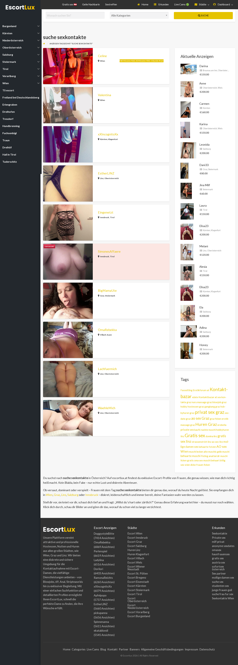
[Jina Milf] (186, 190)
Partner (123, 649)
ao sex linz (217, 441)
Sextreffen (111, 4)
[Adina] (189, 331)
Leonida (204, 144)
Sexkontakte (219, 533)
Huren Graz (206, 424)
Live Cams (93, 649)
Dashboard (223, 4)
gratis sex (218, 558)
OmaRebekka (107, 330)
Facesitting (186, 390)
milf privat (218, 541)
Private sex (219, 537)
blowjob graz (219, 402)
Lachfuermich (107, 369)
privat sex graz (209, 412)
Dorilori (98, 569)
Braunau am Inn (210, 70)
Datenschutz (207, 649)
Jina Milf (204, 185)
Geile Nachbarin (91, 4)
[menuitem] (143, 4)
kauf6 (197, 429)
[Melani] (187, 251)
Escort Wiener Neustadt (136, 568)
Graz (102, 295)
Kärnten (103, 139)
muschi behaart (211, 460)
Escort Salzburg (137, 546)
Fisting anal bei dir (210, 456)
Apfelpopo (100, 595)
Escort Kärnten (137, 585)
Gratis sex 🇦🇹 (69, 4)
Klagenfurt (113, 139)
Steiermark (110, 295)
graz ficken (215, 418)
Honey (203, 345)
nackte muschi (208, 429)
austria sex (218, 562)
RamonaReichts (103, 577)
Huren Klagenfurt (138, 554)
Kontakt (112, 649)
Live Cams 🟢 (181, 4)
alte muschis (210, 451)
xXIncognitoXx (108, 134)
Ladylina (99, 560)
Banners (135, 649)
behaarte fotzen (207, 446)
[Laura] (187, 211)
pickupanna (100, 613)
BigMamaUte (107, 290)
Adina (203, 327)
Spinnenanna (101, 621)
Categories (78, 649)
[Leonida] (188, 150)
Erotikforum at (201, 390)
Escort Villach (136, 558)
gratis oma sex (195, 460)
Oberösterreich (111, 178)
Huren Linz (134, 550)
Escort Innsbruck (138, 537)
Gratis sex (195, 435)
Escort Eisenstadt (138, 581)
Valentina (104, 95)
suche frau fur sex (222, 594)
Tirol (112, 217)
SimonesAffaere (109, 251)
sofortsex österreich (218, 568)
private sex (187, 429)
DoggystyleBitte (104, 533)
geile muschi (223, 451)
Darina (203, 66)
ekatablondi (101, 630)
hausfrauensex (221, 554)
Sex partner (219, 573)
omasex (216, 550)
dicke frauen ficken (200, 464)
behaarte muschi (190, 456)
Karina (203, 124)
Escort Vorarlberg (138, 612)
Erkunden (163, 4)
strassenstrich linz (201, 441)
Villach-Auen (106, 335)
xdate (195, 397)
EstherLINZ (106, 173)
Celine (102, 56)
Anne (202, 83)
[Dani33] (184, 170)
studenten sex (220, 585)
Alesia (203, 266)
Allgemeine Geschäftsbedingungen (162, 649)
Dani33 (204, 165)
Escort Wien (135, 533)
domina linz (211, 436)
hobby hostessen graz (192, 406)
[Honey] (187, 350)
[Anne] (187, 88)
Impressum (191, 649)
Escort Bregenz (137, 577)
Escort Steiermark (139, 590)
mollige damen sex (223, 577)
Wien (102, 61)
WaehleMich (106, 408)
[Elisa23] (187, 231)
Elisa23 (203, 226)
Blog (103, 649)
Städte (202, 4)
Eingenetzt (105, 212)
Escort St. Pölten (138, 573)
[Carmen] (186, 109)
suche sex (217, 581)
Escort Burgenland (139, 616)
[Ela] (188, 312)
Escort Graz (135, 541)
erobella (221, 424)
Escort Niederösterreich (138, 606)
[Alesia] (187, 272)
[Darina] (189, 68)
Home (144, 4)
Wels (220, 87)
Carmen (204, 103)
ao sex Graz (200, 418)
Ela (201, 307)
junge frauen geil (222, 590)
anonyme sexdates (223, 546)
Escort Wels (135, 562)
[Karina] (185, 129)
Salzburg (207, 149)
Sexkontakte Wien (223, 598)
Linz (102, 178)
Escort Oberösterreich (137, 599)
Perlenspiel (100, 551)
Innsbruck (104, 217)
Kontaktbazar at (207, 397)
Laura (203, 205)
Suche (204, 15)
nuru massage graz (202, 402)
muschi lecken (196, 451)
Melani (203, 246)
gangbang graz (212, 406)
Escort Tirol (135, 594)
